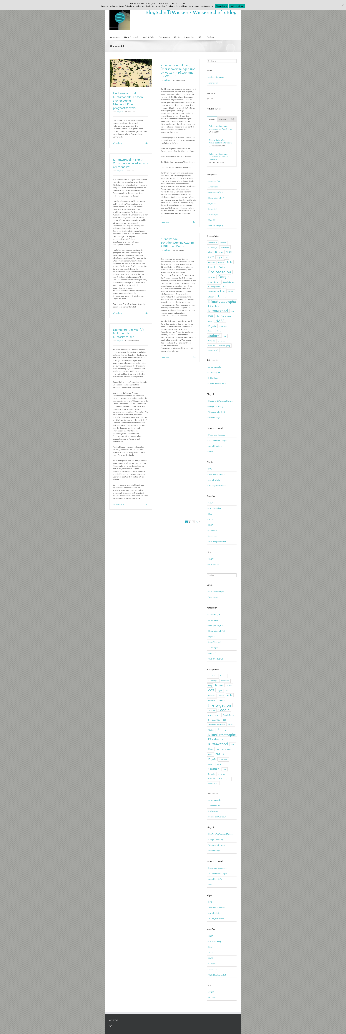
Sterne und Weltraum (217, 383)
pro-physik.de (214, 479)
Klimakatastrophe (222, 301)
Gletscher (211, 277)
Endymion (119, 111)
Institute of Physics (216, 474)
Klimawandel (218, 311)
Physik (177, 37)
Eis (227, 257)
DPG (210, 468)
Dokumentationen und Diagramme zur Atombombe (220, 127)
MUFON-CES (213, 564)
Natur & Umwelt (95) (216, 198)
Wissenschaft (213, 350)
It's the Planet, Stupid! (218, 440)
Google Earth (228, 281)
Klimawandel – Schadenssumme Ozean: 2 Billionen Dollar (177, 242)
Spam (219, 331)
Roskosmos (212, 530)
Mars (210, 315)
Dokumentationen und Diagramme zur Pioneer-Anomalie (219, 157)
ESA (210, 513)
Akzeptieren (221, 6)
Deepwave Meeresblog (217, 434)
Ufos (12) (212, 220)
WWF (210, 451)
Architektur (212, 242)
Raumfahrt (189, 37)
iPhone (230, 291)
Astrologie (212, 247)
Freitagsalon (164, 37)
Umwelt (211, 340)
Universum (222, 341)
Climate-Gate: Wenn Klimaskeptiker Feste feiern (220, 141)
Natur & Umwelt (131, 37)
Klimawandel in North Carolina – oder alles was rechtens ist (130, 163)
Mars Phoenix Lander (224, 316)
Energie (221, 262)
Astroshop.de (214, 372)
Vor (197, 522)
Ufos (200, 37)
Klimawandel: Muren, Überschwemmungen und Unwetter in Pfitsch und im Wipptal (178, 70)
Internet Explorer (216, 291)
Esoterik (211, 267)
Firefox (222, 267)
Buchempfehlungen (216, 77)
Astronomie (114, 37)
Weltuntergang (224, 345)
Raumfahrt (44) (214, 209)
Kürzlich (222, 119)
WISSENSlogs (214, 417)
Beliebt (212, 119)
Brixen (219, 252)
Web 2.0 (211, 345)
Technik (210, 37)
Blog (210, 252)
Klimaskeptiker (216, 306)
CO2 (211, 257)
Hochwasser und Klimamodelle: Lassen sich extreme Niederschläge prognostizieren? (128, 100)
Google (223, 276)
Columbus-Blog (214, 508)
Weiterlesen (117, 143)
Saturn (210, 331)
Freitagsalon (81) (215, 192)
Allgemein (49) (214, 181)
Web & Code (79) (215, 225)
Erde (229, 262)
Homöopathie (214, 286)
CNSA (210, 502)
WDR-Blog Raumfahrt (217, 541)
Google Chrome (213, 282)
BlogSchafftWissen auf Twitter (220, 400)
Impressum (213, 82)
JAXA (210, 519)
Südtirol (214, 335)
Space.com (212, 536)
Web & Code (148, 37)
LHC (233, 311)
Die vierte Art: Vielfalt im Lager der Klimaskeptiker (128, 333)
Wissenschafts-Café (216, 411)
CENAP (211, 558)
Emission (211, 262)
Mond (210, 321)
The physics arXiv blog (217, 485)
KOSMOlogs (213, 378)
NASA (220, 321)
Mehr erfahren (237, 6)
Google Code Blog (215, 406)
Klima (222, 296)
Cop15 (219, 257)
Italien (211, 296)
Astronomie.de (214, 366)
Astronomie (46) (215, 186)
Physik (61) (212, 203)
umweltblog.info (215, 445)
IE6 (224, 286)
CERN (229, 252)
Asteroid (223, 242)
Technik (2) (213, 214)
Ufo (225, 336)
